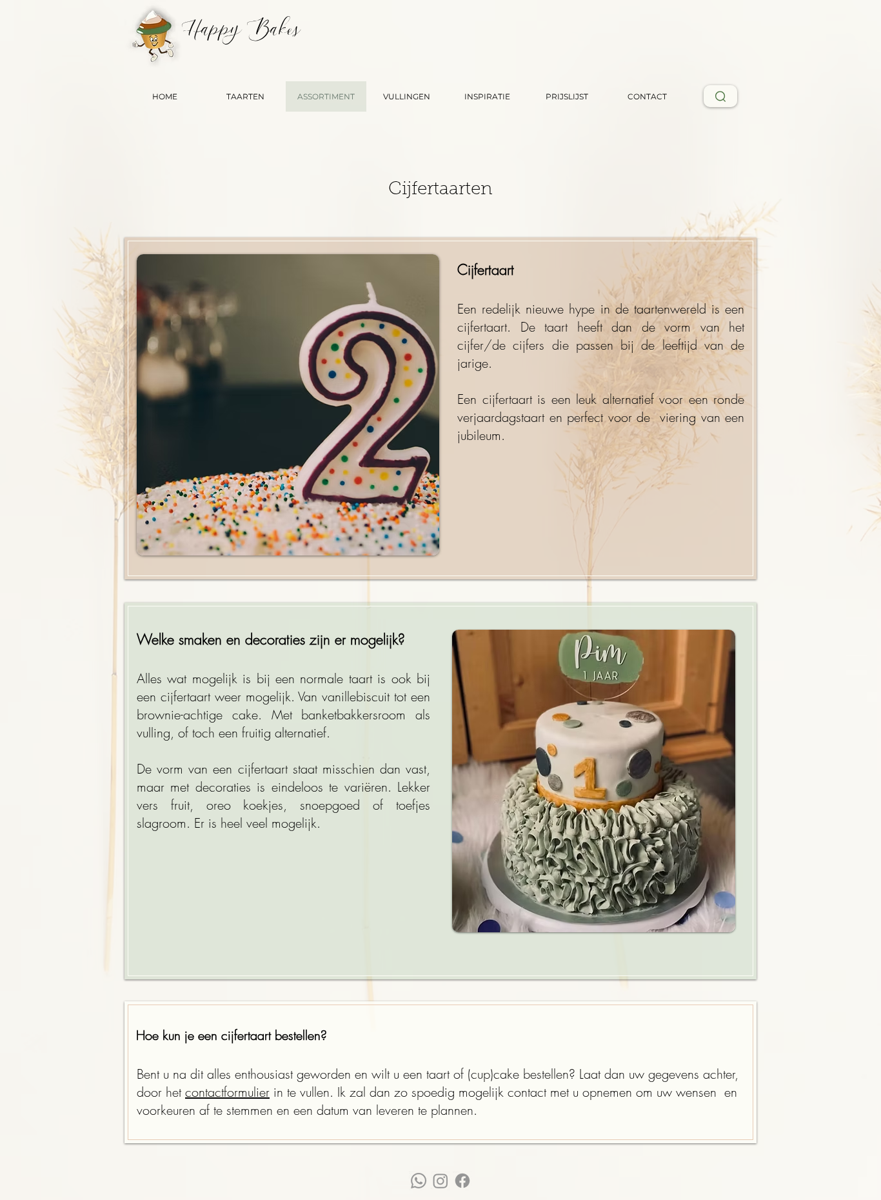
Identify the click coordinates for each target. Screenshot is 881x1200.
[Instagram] (440, 1180)
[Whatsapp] (418, 1180)
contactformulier (227, 1092)
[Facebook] (462, 1180)
